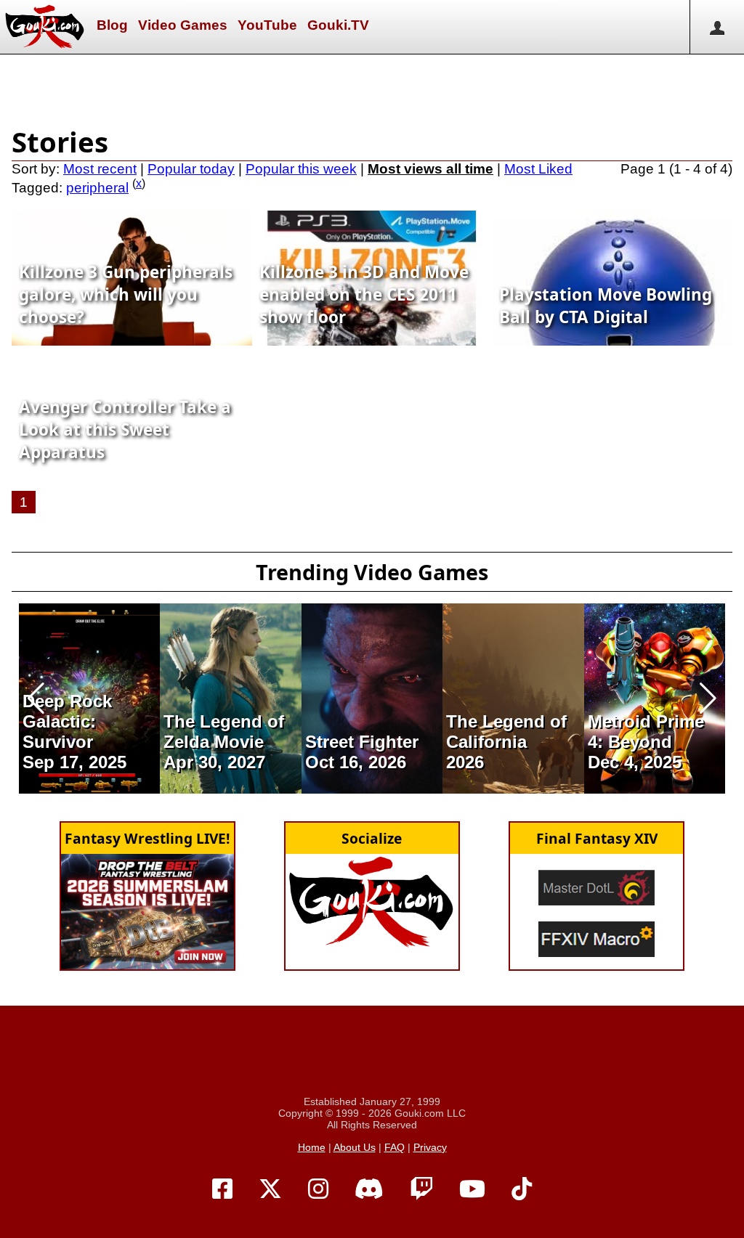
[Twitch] (421, 1189)
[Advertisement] (372, 87)
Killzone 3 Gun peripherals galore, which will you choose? (125, 294)
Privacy (430, 1147)
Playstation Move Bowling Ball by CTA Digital (605, 305)
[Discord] (369, 1189)
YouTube (267, 25)
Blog (112, 25)
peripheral (97, 187)
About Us (354, 1147)
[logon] (717, 27)
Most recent (100, 168)
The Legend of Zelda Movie (223, 732)
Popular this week (301, 168)
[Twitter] (270, 1189)
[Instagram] (318, 1189)
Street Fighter (361, 742)
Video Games (182, 25)
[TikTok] (522, 1189)
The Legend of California (506, 732)
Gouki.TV (338, 25)
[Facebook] (222, 1189)
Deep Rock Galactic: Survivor (67, 721)
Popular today (191, 168)
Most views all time (430, 168)
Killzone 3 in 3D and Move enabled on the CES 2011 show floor (364, 294)
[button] (36, 698)
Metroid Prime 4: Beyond (646, 732)
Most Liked (538, 168)
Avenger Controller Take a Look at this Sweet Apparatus (125, 429)
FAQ (394, 1147)
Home (312, 1147)
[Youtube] (472, 1189)
